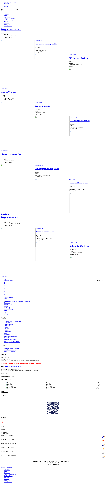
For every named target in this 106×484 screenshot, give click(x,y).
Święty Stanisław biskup (11, 29)
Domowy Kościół (8, 324)
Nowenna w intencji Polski (46, 44)
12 (4, 288)
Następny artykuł (8, 297)
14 (4, 291)
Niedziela (6, 21)
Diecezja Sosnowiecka (10, 2)
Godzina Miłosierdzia (78, 183)
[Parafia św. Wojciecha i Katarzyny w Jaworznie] (17, 301)
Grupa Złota (7, 325)
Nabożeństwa (7, 337)
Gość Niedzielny (8, 20)
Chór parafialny (8, 322)
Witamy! (6, 306)
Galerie (6, 313)
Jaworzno (6, 23)
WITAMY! (7, 14)
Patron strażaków (42, 106)
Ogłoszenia (7, 17)
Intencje (6, 15)
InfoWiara (6, 6)
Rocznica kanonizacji (45, 232)
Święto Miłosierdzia (9, 217)
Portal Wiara (7, 24)
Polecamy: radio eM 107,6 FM (12, 342)
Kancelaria (7, 315)
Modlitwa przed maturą (80, 120)
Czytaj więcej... (39, 40)
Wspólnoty (7, 334)
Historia (6, 330)
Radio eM (6, 3)
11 (4, 286)
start (5, 279)
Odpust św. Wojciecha (79, 246)
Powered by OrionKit (6, 467)
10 (4, 285)
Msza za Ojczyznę (8, 92)
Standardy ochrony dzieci (10, 339)
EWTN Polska (8, 5)
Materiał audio (8, 304)
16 (4, 294)
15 (4, 292)
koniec (5, 298)
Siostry (6, 333)
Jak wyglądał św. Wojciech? (47, 168)
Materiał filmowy (8, 309)
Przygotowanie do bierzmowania (12, 321)
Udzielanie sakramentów (10, 336)
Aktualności (7, 303)
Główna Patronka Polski (11, 154)
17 (4, 295)
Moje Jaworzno (8, 26)
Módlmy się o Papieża (78, 58)
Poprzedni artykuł (8, 280)
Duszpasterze (7, 331)
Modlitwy (6, 328)
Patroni (6, 327)
